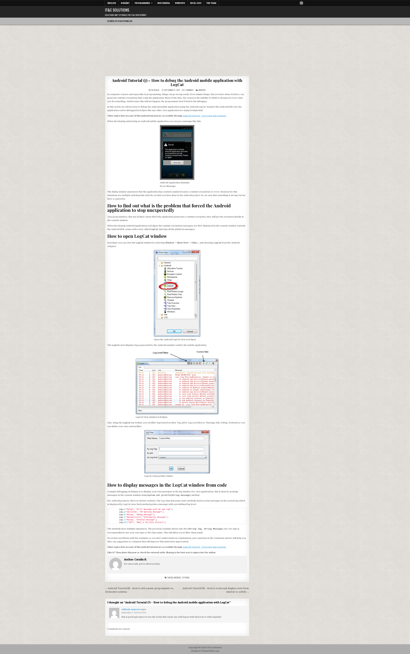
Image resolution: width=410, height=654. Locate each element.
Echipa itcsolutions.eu (119, 21)
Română (125, 3)
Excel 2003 (195, 3)
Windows (180, 3)
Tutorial (186, 577)
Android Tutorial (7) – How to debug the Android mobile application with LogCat (177, 82)
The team (211, 3)
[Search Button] (301, 3)
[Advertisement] (205, 48)
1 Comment (189, 90)
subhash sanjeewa (131, 609)
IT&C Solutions (117, 10)
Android (201, 90)
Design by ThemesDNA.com (205, 651)
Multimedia (163, 3)
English (111, 3)
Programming (142, 3)
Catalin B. (155, 90)
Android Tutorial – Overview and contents (204, 116)
